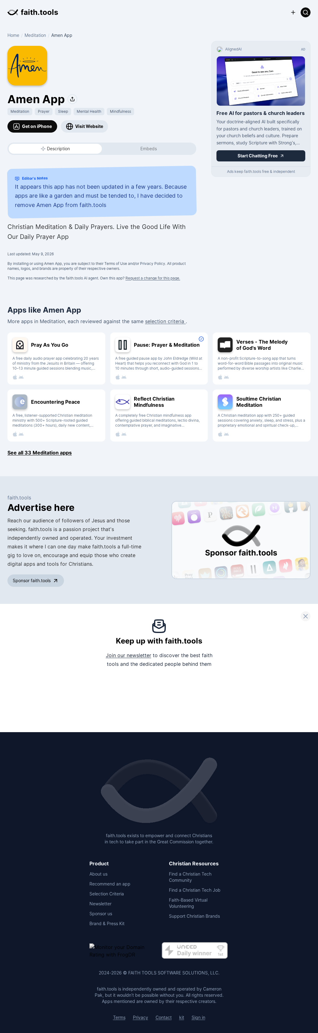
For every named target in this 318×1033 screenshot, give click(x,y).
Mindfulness (120, 111)
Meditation (35, 35)
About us (98, 874)
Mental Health (89, 111)
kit (181, 1017)
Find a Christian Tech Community (190, 877)
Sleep (63, 111)
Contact (164, 1017)
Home (13, 35)
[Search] (306, 12)
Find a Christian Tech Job (194, 890)
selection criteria (165, 321)
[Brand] (159, 791)
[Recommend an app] (293, 12)
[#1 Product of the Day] (195, 951)
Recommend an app (109, 883)
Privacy (140, 1017)
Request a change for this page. (152, 278)
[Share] (72, 99)
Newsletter (100, 903)
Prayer (43, 111)
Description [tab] (58, 148)
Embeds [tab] (148, 148)
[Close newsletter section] (306, 616)
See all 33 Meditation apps (39, 453)
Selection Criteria (106, 893)
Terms (119, 1017)
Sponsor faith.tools (32, 580)
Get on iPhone (37, 126)
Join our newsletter (128, 655)
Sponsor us (100, 913)
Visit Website (89, 126)
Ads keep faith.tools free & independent (261, 171)
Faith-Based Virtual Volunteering (188, 903)
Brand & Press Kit (107, 923)
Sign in (198, 1017)
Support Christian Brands (194, 916)
